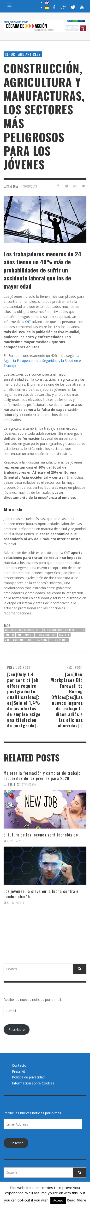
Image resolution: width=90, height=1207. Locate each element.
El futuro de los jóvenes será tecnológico (41, 835)
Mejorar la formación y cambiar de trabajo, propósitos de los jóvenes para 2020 (43, 775)
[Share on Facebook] (58, 185)
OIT (28, 321)
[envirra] (10, 5)
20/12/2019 (17, 841)
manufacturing (15, 640)
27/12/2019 (29, 784)
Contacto (19, 1065)
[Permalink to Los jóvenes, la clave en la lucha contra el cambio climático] (45, 927)
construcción (53, 630)
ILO (54, 635)
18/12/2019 (17, 903)
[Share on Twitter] (66, 185)
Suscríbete (17, 1029)
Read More (76, 1200)
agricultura (13, 630)
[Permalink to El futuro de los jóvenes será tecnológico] (45, 866)
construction (74, 630)
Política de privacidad (28, 1077)
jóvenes (64, 635)
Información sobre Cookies (33, 1083)
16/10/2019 (30, 186)
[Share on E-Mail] (83, 185)
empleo (9, 635)
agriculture (32, 630)
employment (25, 635)
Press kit (18, 1071)
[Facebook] (54, 7)
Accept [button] (58, 1200)
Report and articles (23, 54)
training (41, 640)
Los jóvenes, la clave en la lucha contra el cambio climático (42, 893)
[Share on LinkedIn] (75, 185)
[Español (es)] (47, 7)
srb (6, 841)
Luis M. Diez (11, 186)
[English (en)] (47, 2)
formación (43, 635)
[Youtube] (81, 7)
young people (58, 640)
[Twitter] (72, 7)
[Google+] (63, 7)
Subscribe (16, 1143)
